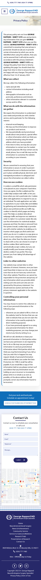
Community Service (20, 531)
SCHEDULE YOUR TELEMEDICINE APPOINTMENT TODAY (20, 403)
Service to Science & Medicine (20, 534)
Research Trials (20, 537)
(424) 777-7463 (21, 552)
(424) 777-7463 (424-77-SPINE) (20, 428)
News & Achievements (20, 529)
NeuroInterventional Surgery (20, 526)
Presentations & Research (20, 539)
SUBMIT (18, 460)
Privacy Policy (15, 576)
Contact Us (20, 542)
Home (20, 523)
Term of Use (26, 576)
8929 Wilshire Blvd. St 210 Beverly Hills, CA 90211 (20, 548)
